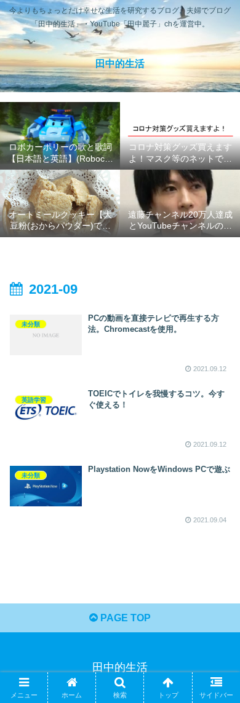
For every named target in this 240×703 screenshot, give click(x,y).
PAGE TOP (124, 618)
